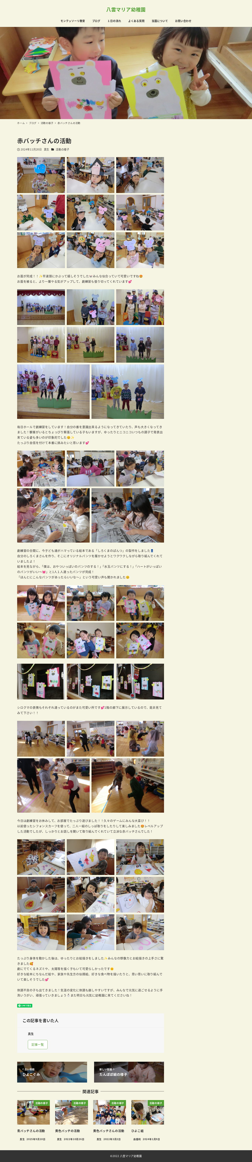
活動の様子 (62, 149)
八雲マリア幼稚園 (126, 9)
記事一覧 (38, 1044)
